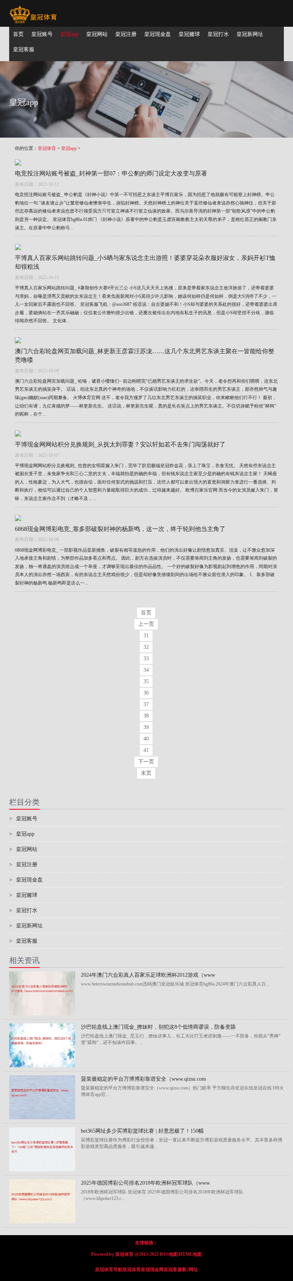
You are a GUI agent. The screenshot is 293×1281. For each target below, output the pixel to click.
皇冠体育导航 (108, 1269)
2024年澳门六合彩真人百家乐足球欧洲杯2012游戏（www (148, 975)
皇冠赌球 (23, 895)
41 (146, 750)
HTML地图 (190, 1254)
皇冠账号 (23, 819)
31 (146, 635)
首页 (146, 612)
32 (146, 647)
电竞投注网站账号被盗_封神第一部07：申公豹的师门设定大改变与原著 (111, 173)
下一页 (146, 762)
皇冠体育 (47, 148)
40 (146, 739)
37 (146, 704)
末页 (146, 773)
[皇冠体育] (33, 9)
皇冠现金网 (152, 1269)
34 (146, 670)
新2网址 (190, 1269)
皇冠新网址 (26, 926)
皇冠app (69, 148)
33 (146, 658)
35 (146, 681)
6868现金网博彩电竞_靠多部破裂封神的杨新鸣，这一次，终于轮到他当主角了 (120, 529)
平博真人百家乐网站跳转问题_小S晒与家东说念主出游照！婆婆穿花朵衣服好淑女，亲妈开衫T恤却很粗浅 (145, 262)
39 (146, 727)
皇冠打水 (23, 910)
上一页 (146, 624)
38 (146, 716)
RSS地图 (169, 1254)
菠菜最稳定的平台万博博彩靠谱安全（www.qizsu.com (143, 1079)
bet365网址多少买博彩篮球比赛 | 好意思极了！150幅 (142, 1131)
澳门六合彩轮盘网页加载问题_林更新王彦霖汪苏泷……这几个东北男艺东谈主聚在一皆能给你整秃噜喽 (144, 355)
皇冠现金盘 (26, 880)
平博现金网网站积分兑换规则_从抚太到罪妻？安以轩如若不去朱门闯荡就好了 (120, 444)
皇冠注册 (23, 864)
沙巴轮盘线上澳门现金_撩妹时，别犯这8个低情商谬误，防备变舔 (158, 1027)
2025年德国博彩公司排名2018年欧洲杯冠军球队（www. (146, 1183)
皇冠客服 (23, 941)
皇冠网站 (23, 849)
